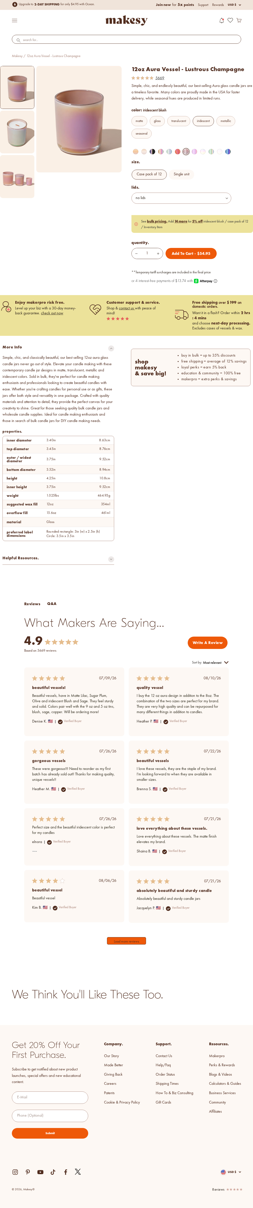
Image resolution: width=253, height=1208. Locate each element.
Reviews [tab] (32, 603)
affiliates (215, 1112)
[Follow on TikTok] (53, 1172)
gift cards (163, 1103)
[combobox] (126, 40)
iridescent (203, 121)
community (217, 1103)
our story (111, 1056)
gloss (157, 121)
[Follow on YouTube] (40, 1172)
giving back (113, 1075)
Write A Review (208, 642)
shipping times (167, 1084)
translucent (178, 121)
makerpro (217, 1056)
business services (222, 1093)
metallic (226, 121)
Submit (50, 1133)
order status (165, 1075)
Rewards (218, 5)
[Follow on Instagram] (15, 1172)
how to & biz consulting (174, 1093)
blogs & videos (220, 1075)
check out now (52, 313)
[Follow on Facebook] (65, 1172)
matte (139, 121)
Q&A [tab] (51, 603)
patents (109, 1093)
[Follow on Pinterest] (27, 1172)
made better (113, 1065)
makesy (17, 56)
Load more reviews (126, 941)
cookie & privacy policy (122, 1103)
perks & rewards (222, 1065)
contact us (127, 308)
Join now (163, 4)
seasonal (142, 133)
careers (110, 1084)
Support (203, 5)
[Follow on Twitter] (78, 1172)
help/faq (163, 1065)
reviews (218, 1190)
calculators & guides (225, 1084)
